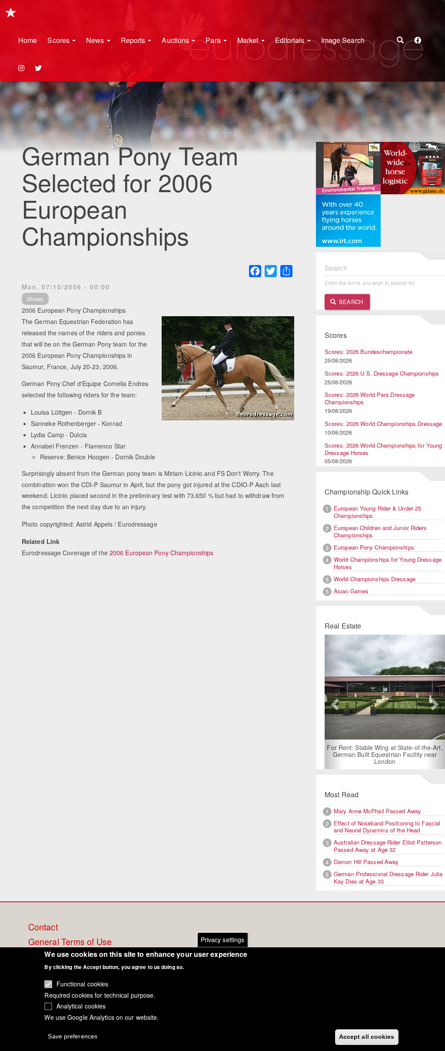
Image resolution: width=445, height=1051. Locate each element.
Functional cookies (82, 983)
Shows (35, 298)
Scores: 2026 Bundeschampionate (368, 351)
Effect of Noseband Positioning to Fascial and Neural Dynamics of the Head (387, 827)
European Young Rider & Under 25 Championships (377, 512)
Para (214, 40)
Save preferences (72, 1036)
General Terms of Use (70, 942)
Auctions (176, 40)
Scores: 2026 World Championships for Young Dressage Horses (383, 449)
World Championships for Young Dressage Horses (388, 563)
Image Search (343, 40)
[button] (334, 702)
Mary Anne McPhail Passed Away (377, 811)
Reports (134, 40)
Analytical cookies (81, 1006)
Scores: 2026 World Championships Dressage (383, 423)
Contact (43, 927)
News (96, 40)
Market (248, 40)
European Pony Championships (374, 547)
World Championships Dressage (374, 579)
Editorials (290, 40)
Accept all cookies (367, 1036)
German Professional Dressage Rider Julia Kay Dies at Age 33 (388, 877)
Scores (59, 40)
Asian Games (351, 591)
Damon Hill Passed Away (366, 862)
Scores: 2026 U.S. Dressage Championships (382, 373)
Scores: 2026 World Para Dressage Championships (370, 398)
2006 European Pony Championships (161, 552)
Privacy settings (223, 939)
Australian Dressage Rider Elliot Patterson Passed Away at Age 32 (388, 846)
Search (350, 302)
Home (27, 40)
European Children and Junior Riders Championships (380, 531)
